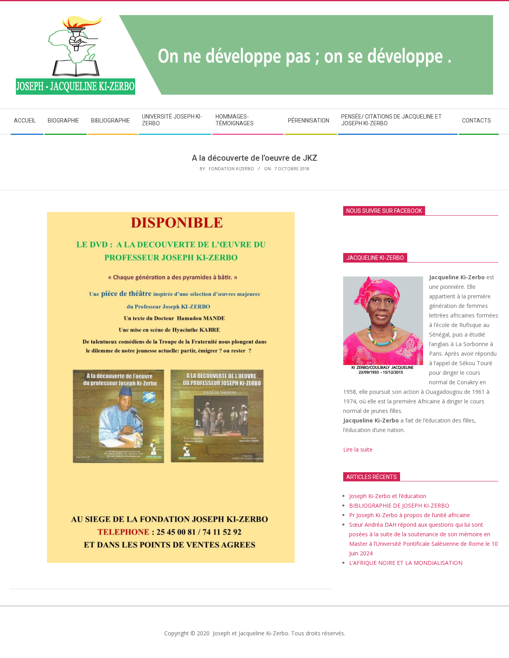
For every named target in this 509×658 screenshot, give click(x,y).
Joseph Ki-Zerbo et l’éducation (387, 496)
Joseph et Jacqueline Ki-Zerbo (249, 633)
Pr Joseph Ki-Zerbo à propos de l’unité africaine (409, 515)
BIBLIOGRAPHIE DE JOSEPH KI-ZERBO (399, 505)
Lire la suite (358, 449)
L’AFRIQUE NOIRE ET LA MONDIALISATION (405, 563)
